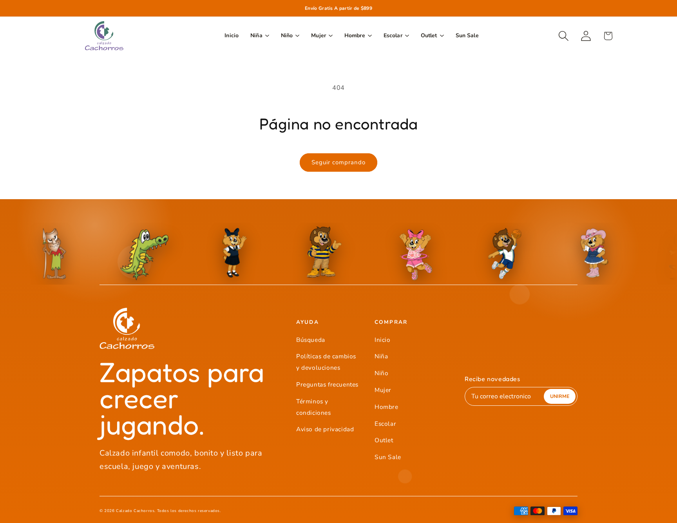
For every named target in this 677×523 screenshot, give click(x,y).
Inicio (383, 340)
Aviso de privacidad (325, 429)
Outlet (384, 440)
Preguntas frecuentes (327, 384)
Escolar (385, 423)
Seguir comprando (338, 162)
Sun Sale (388, 457)
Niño (381, 373)
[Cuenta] (586, 36)
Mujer (383, 390)
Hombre (386, 407)
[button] (563, 36)
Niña (381, 356)
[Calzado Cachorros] (104, 35)
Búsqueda (310, 340)
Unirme (559, 396)
